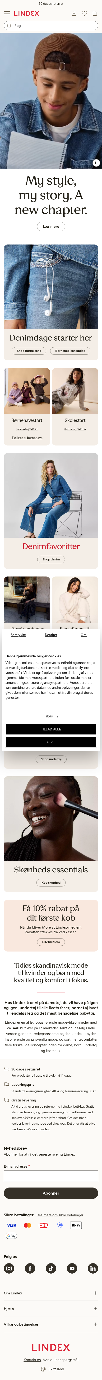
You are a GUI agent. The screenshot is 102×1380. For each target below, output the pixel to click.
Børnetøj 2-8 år (27, 429)
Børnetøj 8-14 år (75, 429)
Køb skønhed (51, 883)
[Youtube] (72, 1268)
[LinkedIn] (93, 1268)
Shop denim (51, 559)
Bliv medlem (51, 942)
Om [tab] (84, 635)
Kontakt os (32, 1360)
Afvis (51, 742)
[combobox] (51, 25)
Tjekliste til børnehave (27, 438)
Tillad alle (51, 729)
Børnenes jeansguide (70, 351)
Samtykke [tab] (18, 635)
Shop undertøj (51, 759)
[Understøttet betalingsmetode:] (51, 1231)
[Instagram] (9, 1268)
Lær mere (51, 226)
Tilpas (48, 716)
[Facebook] (30, 1268)
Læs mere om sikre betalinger (59, 1215)
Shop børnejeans (29, 351)
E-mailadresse (17, 1166)
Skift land (56, 1369)
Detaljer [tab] (51, 635)
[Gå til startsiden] (26, 13)
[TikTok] (51, 1268)
